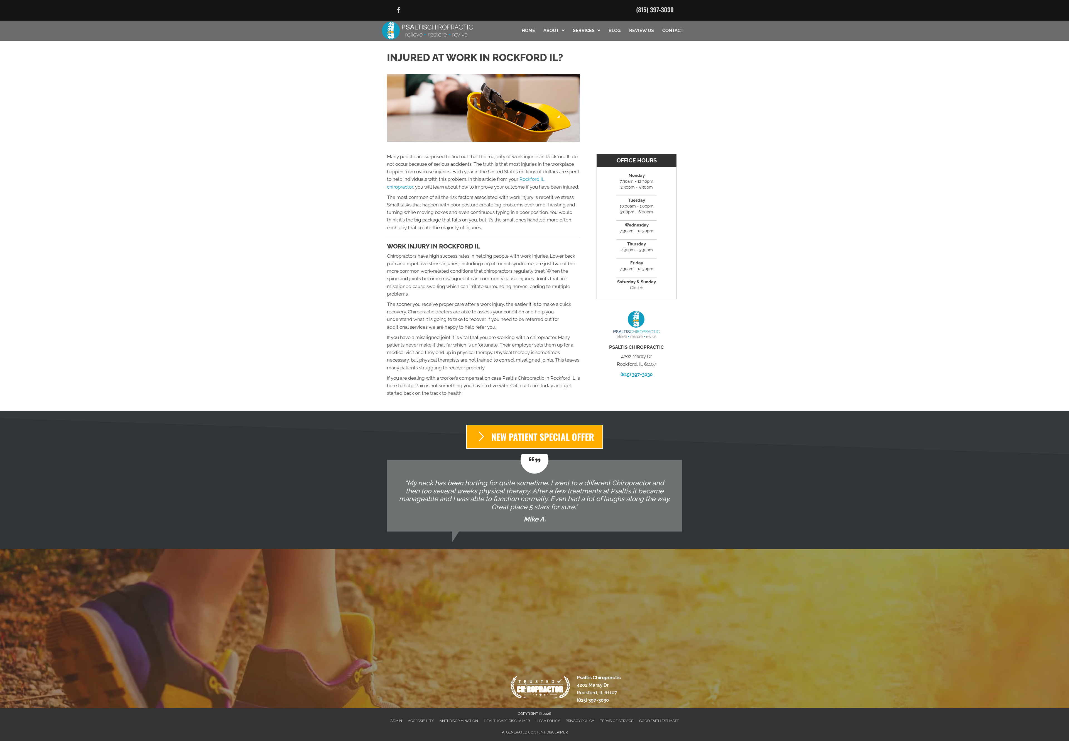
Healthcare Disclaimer (507, 721)
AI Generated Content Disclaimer (535, 732)
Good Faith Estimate (659, 721)
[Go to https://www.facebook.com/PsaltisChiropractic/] (398, 11)
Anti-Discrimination (459, 721)
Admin (396, 721)
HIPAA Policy (548, 721)
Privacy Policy (580, 721)
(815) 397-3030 (655, 9)
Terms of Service (616, 721)
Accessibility (421, 721)
